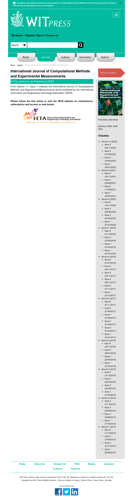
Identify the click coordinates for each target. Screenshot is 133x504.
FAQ (77, 463)
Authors (105, 57)
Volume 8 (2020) (108, 199)
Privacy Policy (98, 480)
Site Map (108, 480)
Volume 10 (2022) (109, 141)
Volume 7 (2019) (108, 227)
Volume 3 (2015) (108, 369)
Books (26, 57)
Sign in (40, 35)
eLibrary (65, 57)
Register (30, 35)
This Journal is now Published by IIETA (34, 81)
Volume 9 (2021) (108, 170)
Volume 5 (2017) (108, 298)
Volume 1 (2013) (108, 426)
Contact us (52, 35)
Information (85, 57)
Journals (45, 57)
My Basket (17, 35)
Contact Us (60, 463)
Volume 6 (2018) (108, 256)
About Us (39, 463)
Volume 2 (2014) (108, 397)
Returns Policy (86, 480)
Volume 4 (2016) (108, 340)
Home (12, 65)
